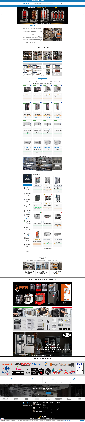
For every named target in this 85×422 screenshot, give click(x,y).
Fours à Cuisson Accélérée (37, 208)
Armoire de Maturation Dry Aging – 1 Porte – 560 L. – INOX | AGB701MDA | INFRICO (58, 114)
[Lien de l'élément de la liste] (27, 408)
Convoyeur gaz (47, 208)
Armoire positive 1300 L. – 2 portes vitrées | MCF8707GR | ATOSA (37, 188)
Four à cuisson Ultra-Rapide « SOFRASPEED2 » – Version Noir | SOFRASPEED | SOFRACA (37, 206)
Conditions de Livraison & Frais (45, 408)
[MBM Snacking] (16, 399)
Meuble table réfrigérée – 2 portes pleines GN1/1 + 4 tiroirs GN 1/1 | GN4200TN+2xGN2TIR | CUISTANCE (27, 131)
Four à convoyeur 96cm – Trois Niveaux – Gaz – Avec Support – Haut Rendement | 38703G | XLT (47, 205)
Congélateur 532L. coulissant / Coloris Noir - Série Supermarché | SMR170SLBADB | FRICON (28, 228)
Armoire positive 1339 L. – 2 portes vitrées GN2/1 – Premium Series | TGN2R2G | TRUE (47, 188)
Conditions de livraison (45, 410)
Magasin (44, 411)
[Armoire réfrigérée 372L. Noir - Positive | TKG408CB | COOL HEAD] (24, 211)
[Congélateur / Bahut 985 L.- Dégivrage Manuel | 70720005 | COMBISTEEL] (24, 206)
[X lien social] (51, 0)
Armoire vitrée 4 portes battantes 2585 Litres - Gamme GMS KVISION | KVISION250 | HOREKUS (28, 239)
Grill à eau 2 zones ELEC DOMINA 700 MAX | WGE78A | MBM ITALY (37, 223)
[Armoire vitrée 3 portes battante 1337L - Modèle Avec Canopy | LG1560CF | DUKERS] (24, 245)
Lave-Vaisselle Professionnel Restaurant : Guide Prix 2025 (42, 272)
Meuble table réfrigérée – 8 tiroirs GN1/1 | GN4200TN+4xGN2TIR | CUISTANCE (58, 131)
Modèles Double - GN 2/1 (47, 190)
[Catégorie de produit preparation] (47, 55)
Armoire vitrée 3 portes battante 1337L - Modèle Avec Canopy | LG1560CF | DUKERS (28, 245)
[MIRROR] (58, 399)
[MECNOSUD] (26, 399)
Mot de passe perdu (59, 410)
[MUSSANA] (69, 399)
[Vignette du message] (34, 404)
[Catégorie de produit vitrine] (37, 55)
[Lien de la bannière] (32, 69)
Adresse (57, 409)
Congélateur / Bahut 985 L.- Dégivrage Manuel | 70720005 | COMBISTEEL (28, 206)
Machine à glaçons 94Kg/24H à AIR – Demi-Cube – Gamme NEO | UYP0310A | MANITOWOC (58, 224)
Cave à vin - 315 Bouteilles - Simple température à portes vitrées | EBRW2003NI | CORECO (28, 251)
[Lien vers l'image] (42, 294)
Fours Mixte (57, 209)
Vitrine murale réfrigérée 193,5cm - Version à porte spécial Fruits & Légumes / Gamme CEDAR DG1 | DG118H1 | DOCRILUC (28, 222)
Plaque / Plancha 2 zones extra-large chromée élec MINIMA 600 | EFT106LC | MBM (48, 242)
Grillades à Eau (37, 226)
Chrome (58, 244)
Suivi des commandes (45, 407)
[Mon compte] (55, 3)
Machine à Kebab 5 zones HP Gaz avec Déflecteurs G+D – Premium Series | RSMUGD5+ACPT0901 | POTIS (37, 242)
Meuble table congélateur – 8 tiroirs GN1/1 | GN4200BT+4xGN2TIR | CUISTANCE (47, 131)
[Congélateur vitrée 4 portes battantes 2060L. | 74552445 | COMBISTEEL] (24, 234)
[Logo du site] (27, 3)
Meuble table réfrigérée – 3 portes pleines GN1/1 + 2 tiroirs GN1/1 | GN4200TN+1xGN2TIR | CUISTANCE (37, 131)
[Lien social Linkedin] (52, 0)
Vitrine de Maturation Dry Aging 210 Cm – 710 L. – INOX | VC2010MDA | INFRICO (47, 96)
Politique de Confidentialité (49, 394)
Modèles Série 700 (37, 152)
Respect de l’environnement (45, 406)
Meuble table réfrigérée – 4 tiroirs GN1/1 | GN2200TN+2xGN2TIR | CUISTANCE (57, 149)
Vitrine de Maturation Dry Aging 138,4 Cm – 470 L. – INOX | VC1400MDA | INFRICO (57, 96)
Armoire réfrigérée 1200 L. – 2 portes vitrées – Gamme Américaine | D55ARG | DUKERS (57, 188)
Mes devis (58, 408)
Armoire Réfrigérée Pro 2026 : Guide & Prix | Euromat (29, 272)
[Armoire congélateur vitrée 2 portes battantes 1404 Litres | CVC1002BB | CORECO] (24, 195)
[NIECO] (79, 399)
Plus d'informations (77, 420)
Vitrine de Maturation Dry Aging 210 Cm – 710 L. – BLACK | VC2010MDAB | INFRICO (27, 96)
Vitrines (27, 99)
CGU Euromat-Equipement (44, 404)
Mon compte (58, 403)
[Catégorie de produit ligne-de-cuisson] (27, 55)
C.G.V (50, 403)
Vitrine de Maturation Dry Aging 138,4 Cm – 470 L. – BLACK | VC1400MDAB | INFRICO (37, 96)
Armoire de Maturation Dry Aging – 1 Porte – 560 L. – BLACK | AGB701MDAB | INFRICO (48, 114)
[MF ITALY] (47, 399)
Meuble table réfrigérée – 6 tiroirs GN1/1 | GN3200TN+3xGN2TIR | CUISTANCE (37, 149)
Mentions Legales (52, 410)
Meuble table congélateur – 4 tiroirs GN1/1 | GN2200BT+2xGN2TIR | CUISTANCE (47, 149)
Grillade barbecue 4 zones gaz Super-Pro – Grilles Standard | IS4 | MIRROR (48, 224)
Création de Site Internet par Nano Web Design (50, 418)
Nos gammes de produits (52, 412)
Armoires (27, 116)
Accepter (82, 420)
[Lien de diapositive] (42, 15)
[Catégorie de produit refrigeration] (57, 55)
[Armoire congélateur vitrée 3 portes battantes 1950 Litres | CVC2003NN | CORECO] (24, 189)
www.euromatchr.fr (43, 418)
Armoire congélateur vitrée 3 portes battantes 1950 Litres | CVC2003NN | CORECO (28, 189)
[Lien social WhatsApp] (53, 0)
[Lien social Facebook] (50, 0)
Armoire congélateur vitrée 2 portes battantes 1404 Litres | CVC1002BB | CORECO (28, 194)
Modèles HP (57, 226)
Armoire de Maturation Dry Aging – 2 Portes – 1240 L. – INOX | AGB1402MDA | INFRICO (37, 114)
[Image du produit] (27, 89)
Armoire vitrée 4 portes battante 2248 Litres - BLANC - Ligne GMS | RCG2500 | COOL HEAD (28, 216)
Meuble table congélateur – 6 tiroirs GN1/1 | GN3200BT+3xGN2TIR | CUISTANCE (27, 149)
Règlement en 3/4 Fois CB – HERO (52, 409)
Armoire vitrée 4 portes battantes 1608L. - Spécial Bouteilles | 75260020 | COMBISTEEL (28, 200)
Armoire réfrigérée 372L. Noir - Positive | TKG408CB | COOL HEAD (28, 211)
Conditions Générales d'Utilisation (67, 420)
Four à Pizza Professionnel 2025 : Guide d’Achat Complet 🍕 (56, 272)
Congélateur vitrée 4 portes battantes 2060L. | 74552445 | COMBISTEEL (28, 233)
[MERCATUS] (37, 399)
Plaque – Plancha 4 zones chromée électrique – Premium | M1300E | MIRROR (58, 242)
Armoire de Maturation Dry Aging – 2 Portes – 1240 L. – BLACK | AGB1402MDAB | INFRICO (27, 114)
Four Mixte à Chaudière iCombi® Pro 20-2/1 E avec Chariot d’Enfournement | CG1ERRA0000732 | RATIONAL (58, 206)
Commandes (58, 407)
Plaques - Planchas (47, 244)
